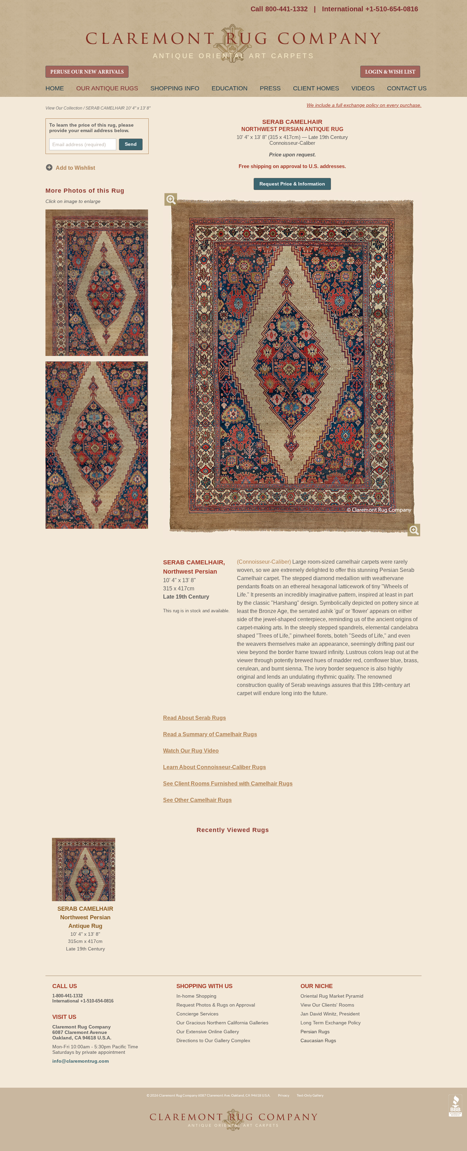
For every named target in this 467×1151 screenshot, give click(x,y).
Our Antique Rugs (107, 88)
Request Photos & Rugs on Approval (215, 1005)
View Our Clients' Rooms (327, 1005)
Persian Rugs (315, 1031)
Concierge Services (197, 1013)
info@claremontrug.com (80, 1061)
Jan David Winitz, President (330, 1013)
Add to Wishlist (75, 168)
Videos (363, 88)
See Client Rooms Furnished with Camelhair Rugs (228, 783)
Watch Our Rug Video (191, 751)
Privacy (283, 1095)
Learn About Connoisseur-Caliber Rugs (214, 767)
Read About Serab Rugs (194, 718)
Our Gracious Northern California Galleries (222, 1022)
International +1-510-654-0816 (370, 9)
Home (54, 88)
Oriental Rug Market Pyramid (332, 996)
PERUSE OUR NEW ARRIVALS (87, 72)
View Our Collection (63, 108)
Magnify (170, 199)
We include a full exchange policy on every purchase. (364, 105)
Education (230, 88)
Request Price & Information (292, 184)
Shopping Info (174, 88)
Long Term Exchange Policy (331, 1022)
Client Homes (316, 88)
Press (270, 88)
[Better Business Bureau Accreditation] (455, 1105)
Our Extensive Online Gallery (207, 1031)
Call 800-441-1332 (279, 9)
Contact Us (407, 88)
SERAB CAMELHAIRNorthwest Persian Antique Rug (85, 917)
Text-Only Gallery (310, 1095)
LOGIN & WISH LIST (390, 72)
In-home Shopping (196, 996)
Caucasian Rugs (318, 1040)
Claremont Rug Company (233, 43)
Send (131, 144)
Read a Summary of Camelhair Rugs (210, 734)
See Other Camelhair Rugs (197, 800)
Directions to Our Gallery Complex (213, 1040)
